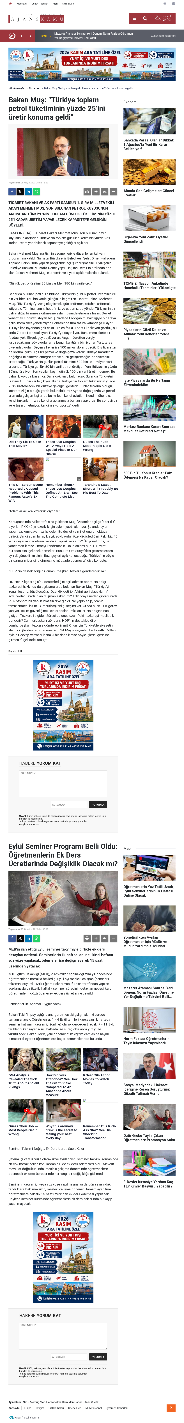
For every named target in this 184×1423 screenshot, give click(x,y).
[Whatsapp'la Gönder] (36, 191)
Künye (27, 1408)
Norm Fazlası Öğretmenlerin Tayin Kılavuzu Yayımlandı (88, 35)
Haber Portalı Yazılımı (27, 1417)
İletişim (40, 1408)
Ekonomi (34, 88)
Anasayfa (18, 88)
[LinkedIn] (28, 191)
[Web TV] (165, 3)
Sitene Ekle (68, 3)
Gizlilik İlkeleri (56, 1408)
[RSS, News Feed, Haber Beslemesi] (171, 1408)
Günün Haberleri (40, 3)
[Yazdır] (87, 191)
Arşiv (55, 3)
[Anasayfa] (10, 3)
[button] (96, 191)
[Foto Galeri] (174, 3)
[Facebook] (12, 191)
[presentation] (21, 36)
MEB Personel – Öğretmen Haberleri (107, 1408)
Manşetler (22, 3)
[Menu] (134, 18)
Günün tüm (163, 35)
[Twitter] (20, 191)
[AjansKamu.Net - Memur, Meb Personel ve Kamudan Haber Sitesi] (36, 18)
